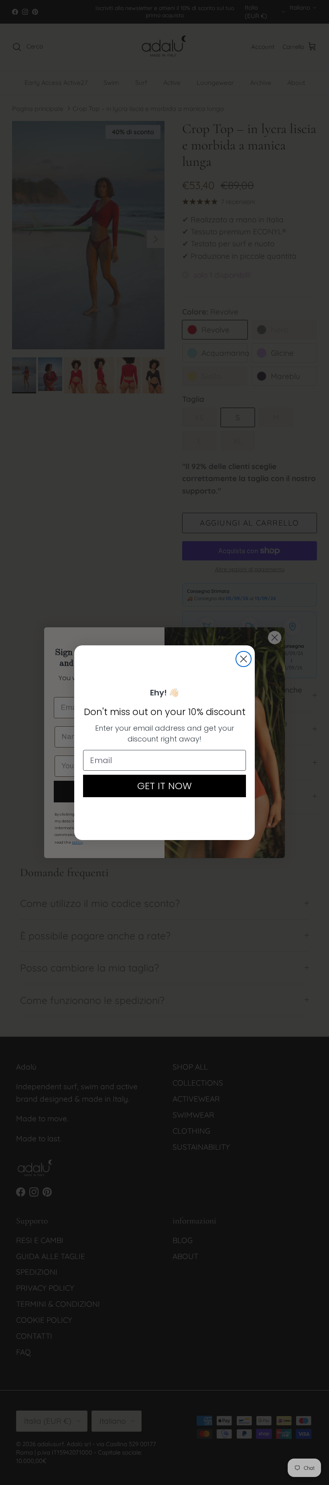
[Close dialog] (243, 659)
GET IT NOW (164, 785)
